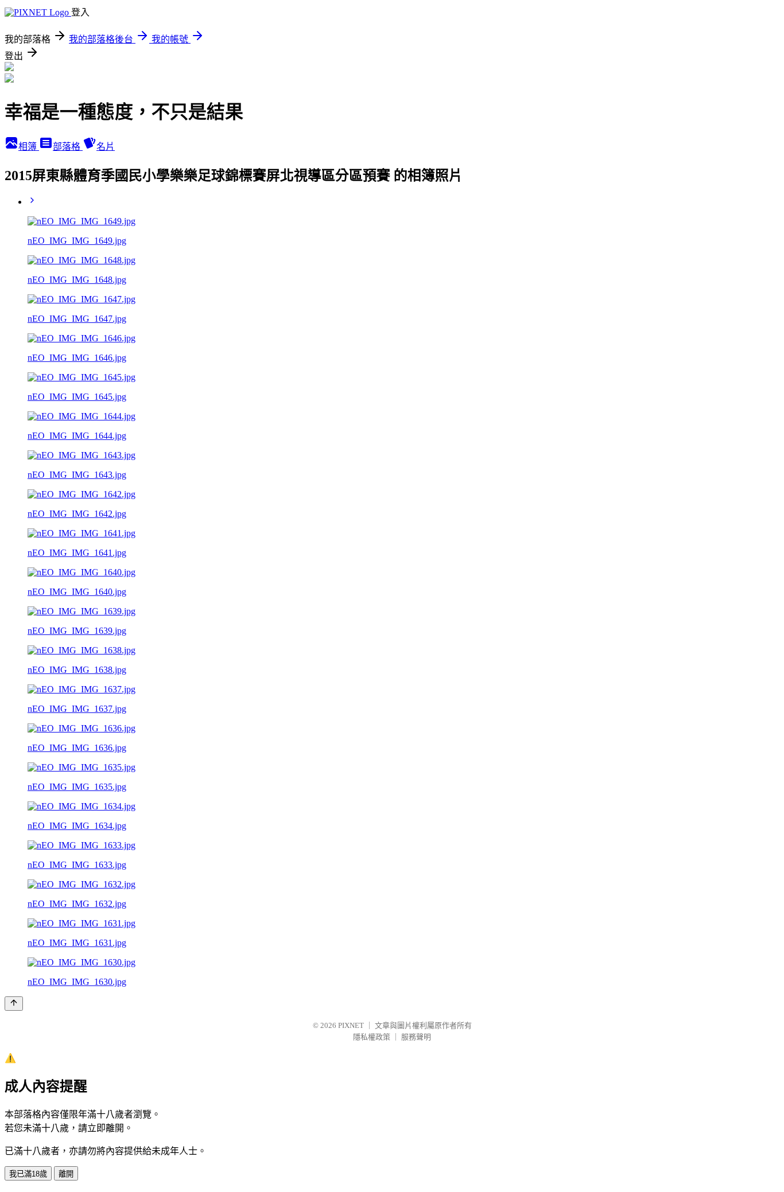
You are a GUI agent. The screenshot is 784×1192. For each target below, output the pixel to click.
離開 (66, 1174)
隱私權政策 (371, 1037)
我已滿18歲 (28, 1174)
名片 (105, 146)
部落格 (68, 146)
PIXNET (351, 1025)
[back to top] (14, 1003)
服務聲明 (416, 1037)
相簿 (28, 146)
